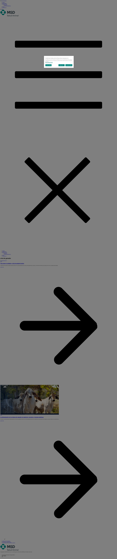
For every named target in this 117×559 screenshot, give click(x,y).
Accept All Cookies (69, 65)
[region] (59, 62)
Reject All (61, 65)
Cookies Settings (48, 65)
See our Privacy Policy (49, 62)
